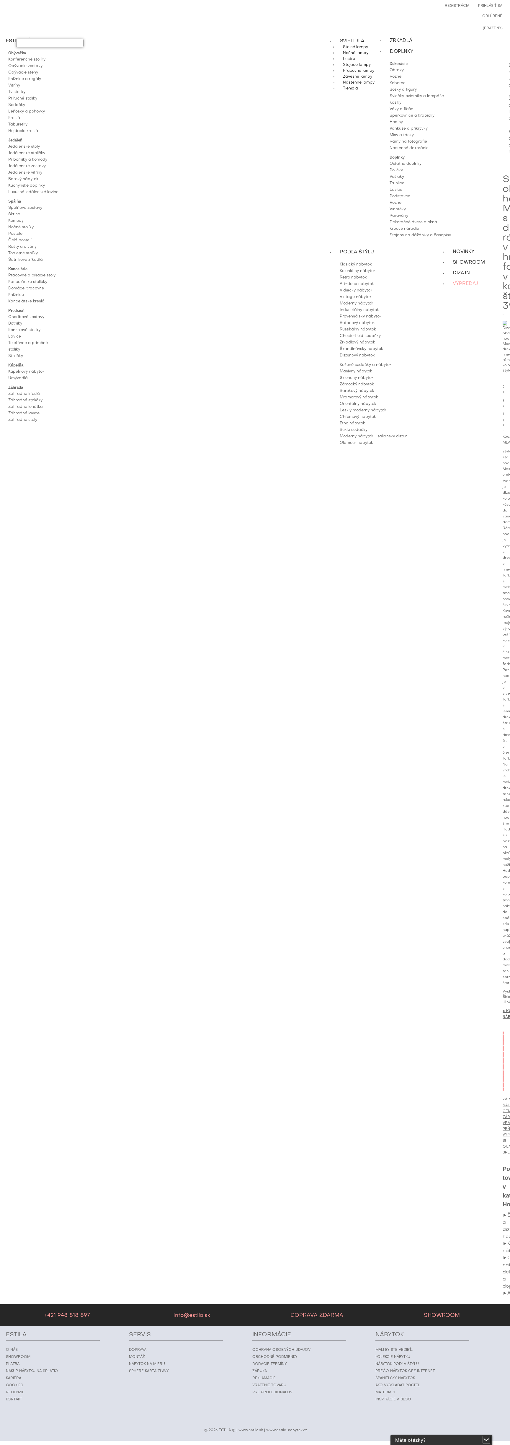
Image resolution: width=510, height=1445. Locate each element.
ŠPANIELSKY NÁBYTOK (395, 1378)
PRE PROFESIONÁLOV (272, 1392)
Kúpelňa (15, 365)
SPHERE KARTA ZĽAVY (149, 1371)
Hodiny (396, 122)
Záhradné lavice (24, 413)
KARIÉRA (13, 1378)
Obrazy (397, 70)
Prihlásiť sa (490, 6)
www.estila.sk (250, 1430)
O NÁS (12, 1350)
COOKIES (14, 1385)
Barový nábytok (23, 179)
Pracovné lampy (358, 71)
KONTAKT (14, 1399)
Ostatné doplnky (405, 164)
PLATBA (12, 1364)
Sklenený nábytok (357, 378)
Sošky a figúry (403, 90)
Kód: (506, 437)
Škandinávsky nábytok (361, 349)
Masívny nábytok (356, 371)
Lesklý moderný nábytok (363, 410)
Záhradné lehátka (25, 407)
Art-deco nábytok (357, 284)
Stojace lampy (357, 65)
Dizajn (461, 273)
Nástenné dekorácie (409, 148)
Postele (15, 234)
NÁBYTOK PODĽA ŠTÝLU (397, 1364)
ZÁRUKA (259, 1371)
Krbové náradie (404, 229)
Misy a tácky (402, 135)
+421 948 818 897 (67, 1315)
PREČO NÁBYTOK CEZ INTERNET (405, 1371)
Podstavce (400, 196)
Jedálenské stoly (24, 147)
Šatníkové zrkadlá (25, 260)
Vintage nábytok (356, 297)
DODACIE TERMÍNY (269, 1364)
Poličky (396, 170)
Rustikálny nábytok (358, 329)
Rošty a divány (22, 247)
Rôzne (395, 77)
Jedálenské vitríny (25, 173)
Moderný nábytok (356, 303)
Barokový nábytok (357, 391)
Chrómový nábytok (358, 417)
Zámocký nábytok (357, 384)
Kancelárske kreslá (26, 301)
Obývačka (17, 53)
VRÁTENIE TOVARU (269, 1385)
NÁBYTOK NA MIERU (147, 1364)
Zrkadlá (401, 40)
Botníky (15, 323)
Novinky (463, 252)
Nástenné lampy (359, 82)
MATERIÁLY (385, 1392)
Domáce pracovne (26, 288)
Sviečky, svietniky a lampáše (417, 96)
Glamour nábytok (356, 443)
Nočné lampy (355, 53)
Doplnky (397, 157)
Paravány (399, 216)
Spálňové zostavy (25, 208)
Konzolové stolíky (24, 330)
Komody (16, 221)
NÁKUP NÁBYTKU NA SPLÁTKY (32, 1371)
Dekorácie (399, 63)
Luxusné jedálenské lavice (33, 192)
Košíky (395, 103)
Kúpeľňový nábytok (26, 372)
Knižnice (16, 295)
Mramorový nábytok (359, 397)
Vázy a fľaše (401, 109)
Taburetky (17, 124)
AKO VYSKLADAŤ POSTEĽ (397, 1385)
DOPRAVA (137, 1350)
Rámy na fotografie (408, 142)
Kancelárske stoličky (27, 282)
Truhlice (397, 183)
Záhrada (15, 387)
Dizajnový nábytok (357, 355)
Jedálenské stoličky (26, 153)
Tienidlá (350, 88)
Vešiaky (397, 177)
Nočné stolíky (21, 227)
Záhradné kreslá (24, 394)
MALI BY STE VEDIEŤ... (394, 1350)
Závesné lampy (357, 77)
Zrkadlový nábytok (357, 342)
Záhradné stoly (22, 420)
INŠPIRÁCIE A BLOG (393, 1399)
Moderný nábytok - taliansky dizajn (374, 436)
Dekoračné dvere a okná (413, 222)
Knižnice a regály (24, 79)
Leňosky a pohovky (26, 111)
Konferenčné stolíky (26, 59)
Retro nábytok (353, 277)
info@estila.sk (192, 1315)
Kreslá (14, 118)
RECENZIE (15, 1392)
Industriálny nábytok (359, 310)
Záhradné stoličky (25, 400)
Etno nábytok (352, 423)
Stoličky (15, 356)
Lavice (14, 336)
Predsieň (16, 310)
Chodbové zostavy (26, 317)
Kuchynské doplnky (26, 186)
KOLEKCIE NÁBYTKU (392, 1357)
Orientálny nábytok (358, 404)
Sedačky (16, 105)
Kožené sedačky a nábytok (366, 365)
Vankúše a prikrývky (409, 129)
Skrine (14, 214)
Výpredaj (465, 283)
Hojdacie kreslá (23, 131)
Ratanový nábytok (357, 323)
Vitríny (14, 85)
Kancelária (17, 269)
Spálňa (14, 201)
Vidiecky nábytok (356, 290)
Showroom (469, 262)
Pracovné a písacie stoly (31, 275)
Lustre (349, 59)
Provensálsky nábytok (361, 316)
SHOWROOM (442, 1315)
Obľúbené (492, 16)
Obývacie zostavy (25, 66)
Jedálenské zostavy (27, 166)
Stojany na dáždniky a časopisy (420, 235)
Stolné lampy (355, 47)
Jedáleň (15, 140)
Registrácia (457, 6)
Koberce (398, 83)
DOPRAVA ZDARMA (316, 1315)
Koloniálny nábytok (358, 271)
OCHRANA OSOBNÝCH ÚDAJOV (281, 1350)
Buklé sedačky (353, 430)
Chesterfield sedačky (360, 336)
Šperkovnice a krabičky (412, 116)
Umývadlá (18, 378)
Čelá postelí (19, 240)
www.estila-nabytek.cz (286, 1430)
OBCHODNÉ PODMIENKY (275, 1357)
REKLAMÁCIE (264, 1378)
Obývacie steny (23, 72)
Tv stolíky (16, 92)
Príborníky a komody (27, 160)
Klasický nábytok (356, 264)
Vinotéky (398, 209)
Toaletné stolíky (23, 253)
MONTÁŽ (137, 1357)
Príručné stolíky (22, 98)
